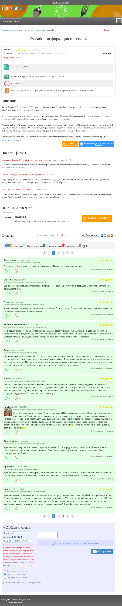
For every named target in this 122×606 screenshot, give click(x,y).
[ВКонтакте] (2, 8)
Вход (106, 30)
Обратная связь (15, 602)
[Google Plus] (12, 8)
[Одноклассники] (7, 8)
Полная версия (61, 2)
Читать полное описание (13, 140)
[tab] (7, 245)
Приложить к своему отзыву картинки (77, 543)
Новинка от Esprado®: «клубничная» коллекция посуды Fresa (29, 160)
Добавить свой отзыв (49, 235)
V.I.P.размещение (72, 144)
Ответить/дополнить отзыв (102, 269)
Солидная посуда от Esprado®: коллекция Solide (23, 175)
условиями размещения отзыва (29, 582)
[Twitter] (16, 8)
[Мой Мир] (21, 8)
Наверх (64, 235)
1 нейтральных (60, 53)
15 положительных (27, 53)
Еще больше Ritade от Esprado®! (16, 189)
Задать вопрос (99, 218)
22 (17, 53)
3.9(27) (33, 49)
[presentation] (7, 245)
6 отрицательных (44, 53)
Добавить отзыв (14, 58)
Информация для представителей (99, 144)
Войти (9, 537)
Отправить (104, 551)
